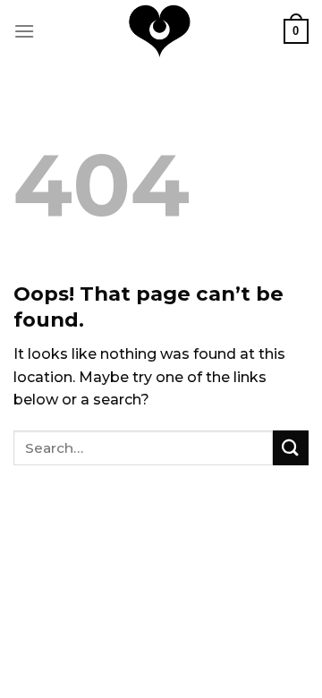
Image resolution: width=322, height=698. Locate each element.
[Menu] (24, 31)
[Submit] (291, 447)
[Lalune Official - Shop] (159, 31)
